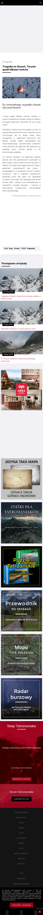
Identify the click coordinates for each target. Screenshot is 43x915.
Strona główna (21, 812)
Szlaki (21, 823)
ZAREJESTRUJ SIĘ (21, 799)
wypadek (31, 248)
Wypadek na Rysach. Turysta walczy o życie (18, 329)
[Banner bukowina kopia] (21, 410)
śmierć (17, 248)
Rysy (11, 248)
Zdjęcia (21, 843)
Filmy (21, 848)
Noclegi (21, 859)
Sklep (21, 833)
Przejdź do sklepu (21, 779)
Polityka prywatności (21, 884)
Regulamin (21, 878)
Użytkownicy (21, 838)
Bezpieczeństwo (21, 853)
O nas (21, 873)
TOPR (23, 248)
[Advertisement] (21, 29)
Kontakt (21, 864)
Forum (21, 828)
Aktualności (21, 818)
